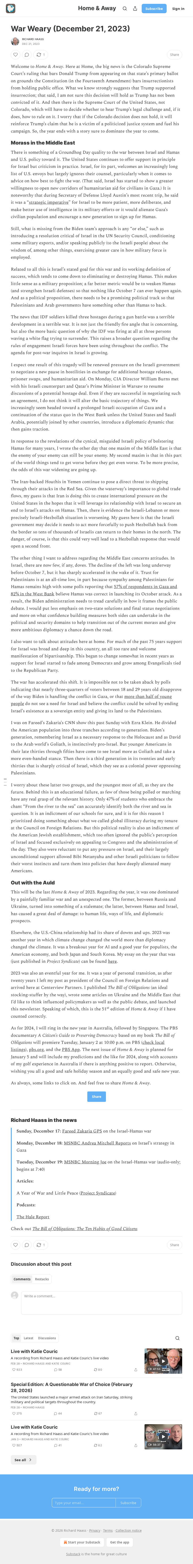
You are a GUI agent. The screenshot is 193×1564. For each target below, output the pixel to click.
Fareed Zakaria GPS (82, 1131)
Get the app (119, 1542)
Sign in (178, 8)
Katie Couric (61, 1363)
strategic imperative (48, 202)
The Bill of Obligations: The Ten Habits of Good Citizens (84, 1228)
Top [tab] (16, 1338)
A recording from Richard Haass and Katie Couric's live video (60, 1358)
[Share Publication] (135, 8)
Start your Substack (84, 1542)
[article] (96, 1361)
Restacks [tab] (42, 1279)
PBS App (71, 1049)
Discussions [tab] (47, 1338)
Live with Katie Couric (34, 1351)
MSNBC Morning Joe (85, 1162)
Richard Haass (33, 39)
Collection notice (129, 1530)
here (112, 961)
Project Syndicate (97, 1193)
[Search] (124, 8)
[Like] (15, 54)
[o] (163, 1361)
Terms (108, 1530)
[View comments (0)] (27, 54)
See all (20, 1459)
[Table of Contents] (5, 782)
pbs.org (36, 1049)
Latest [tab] (28, 1338)
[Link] (4, 143)
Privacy (94, 1530)
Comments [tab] (22, 1279)
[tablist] (31, 1279)
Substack (73, 1554)
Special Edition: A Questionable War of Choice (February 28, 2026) (72, 1387)
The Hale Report (32, 1217)
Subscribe (154, 8)
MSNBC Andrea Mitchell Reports (97, 1143)
